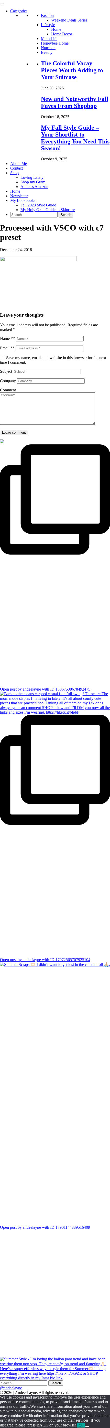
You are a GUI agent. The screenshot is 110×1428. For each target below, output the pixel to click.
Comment (8, 390)
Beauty (46, 52)
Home (56, 29)
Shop (14, 173)
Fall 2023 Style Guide (38, 205)
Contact (16, 168)
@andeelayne (11, 1388)
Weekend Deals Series (69, 20)
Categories (18, 11)
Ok (81, 1425)
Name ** (7, 338)
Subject (6, 371)
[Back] (87, 1426)
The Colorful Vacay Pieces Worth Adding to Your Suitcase (72, 70)
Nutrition (48, 48)
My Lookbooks (22, 200)
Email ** (7, 348)
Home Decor (61, 34)
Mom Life (49, 38)
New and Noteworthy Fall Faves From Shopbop (74, 102)
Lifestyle (48, 25)
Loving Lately (31, 177)
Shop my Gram (32, 182)
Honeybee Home (55, 43)
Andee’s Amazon (34, 186)
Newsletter (19, 196)
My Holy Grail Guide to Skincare (47, 209)
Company (8, 381)
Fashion (47, 15)
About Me (18, 163)
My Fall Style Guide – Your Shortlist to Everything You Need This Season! (75, 138)
